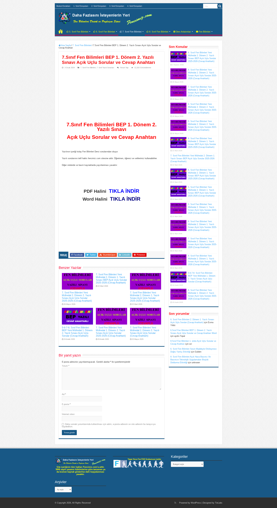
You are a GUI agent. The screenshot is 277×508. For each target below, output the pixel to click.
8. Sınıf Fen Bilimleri (158, 31)
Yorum (65, 366)
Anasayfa (60, 31)
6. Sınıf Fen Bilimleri (105, 31)
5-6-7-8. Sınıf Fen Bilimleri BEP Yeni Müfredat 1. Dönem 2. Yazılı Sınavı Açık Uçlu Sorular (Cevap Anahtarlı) (77, 331)
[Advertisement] (111, 93)
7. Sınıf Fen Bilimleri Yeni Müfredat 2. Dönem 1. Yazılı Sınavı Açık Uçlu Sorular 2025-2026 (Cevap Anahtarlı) (145, 296)
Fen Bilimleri (204, 31)
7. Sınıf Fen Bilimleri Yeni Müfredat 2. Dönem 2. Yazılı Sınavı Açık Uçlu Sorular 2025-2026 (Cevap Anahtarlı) (77, 296)
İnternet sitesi (68, 414)
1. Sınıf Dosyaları (80, 6)
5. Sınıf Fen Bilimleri (78, 31)
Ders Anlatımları (183, 31)
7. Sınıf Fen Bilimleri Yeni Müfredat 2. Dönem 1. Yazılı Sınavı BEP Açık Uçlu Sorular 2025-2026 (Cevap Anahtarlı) (111, 278)
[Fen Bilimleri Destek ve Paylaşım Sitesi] (105, 18)
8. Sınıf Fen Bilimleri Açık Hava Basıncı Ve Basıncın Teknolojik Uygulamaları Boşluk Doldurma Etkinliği (190, 360)
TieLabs (218, 503)
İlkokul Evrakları (63, 6)
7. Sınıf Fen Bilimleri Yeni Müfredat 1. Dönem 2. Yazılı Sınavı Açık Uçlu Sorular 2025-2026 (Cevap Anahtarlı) (111, 331)
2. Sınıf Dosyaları (98, 6)
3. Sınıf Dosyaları (116, 6)
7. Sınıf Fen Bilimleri (132, 31)
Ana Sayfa (66, 45)
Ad (64, 394)
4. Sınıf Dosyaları (134, 6)
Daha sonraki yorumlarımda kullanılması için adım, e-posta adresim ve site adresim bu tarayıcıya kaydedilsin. (108, 425)
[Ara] (220, 6)
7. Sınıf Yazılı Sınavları (105, 68)
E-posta (66, 404)
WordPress (196, 503)
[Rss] (201, 6)
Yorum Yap (124, 68)
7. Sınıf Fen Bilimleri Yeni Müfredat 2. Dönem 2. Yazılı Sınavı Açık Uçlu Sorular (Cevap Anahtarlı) (144, 331)
